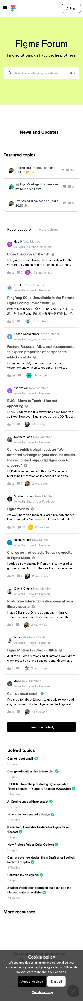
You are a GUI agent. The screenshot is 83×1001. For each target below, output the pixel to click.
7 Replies (13, 898)
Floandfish (21, 637)
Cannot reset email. (20, 758)
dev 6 (18, 241)
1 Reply (12, 764)
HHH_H (19, 285)
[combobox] (41, 73)
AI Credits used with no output (27, 801)
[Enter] (8, 73)
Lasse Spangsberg (27, 334)
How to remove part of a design (28, 814)
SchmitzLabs (23, 437)
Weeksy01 (21, 388)
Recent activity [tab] (19, 229)
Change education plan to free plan (30, 771)
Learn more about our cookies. (46, 972)
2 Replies (13, 807)
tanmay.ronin (22, 539)
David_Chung (23, 588)
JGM (17, 681)
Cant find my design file (23, 875)
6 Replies (13, 794)
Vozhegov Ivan (24, 496)
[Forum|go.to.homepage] (13, 8)
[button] (41, 992)
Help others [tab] (48, 229)
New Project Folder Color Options (30, 844)
